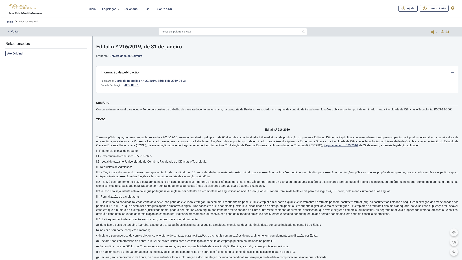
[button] (22, 7)
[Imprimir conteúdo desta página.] (447, 31)
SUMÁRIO (103, 102)
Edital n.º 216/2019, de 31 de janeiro (139, 47)
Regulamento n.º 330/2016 (341, 145)
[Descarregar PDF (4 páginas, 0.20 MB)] (442, 31)
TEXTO (100, 119)
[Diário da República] (22, 7)
